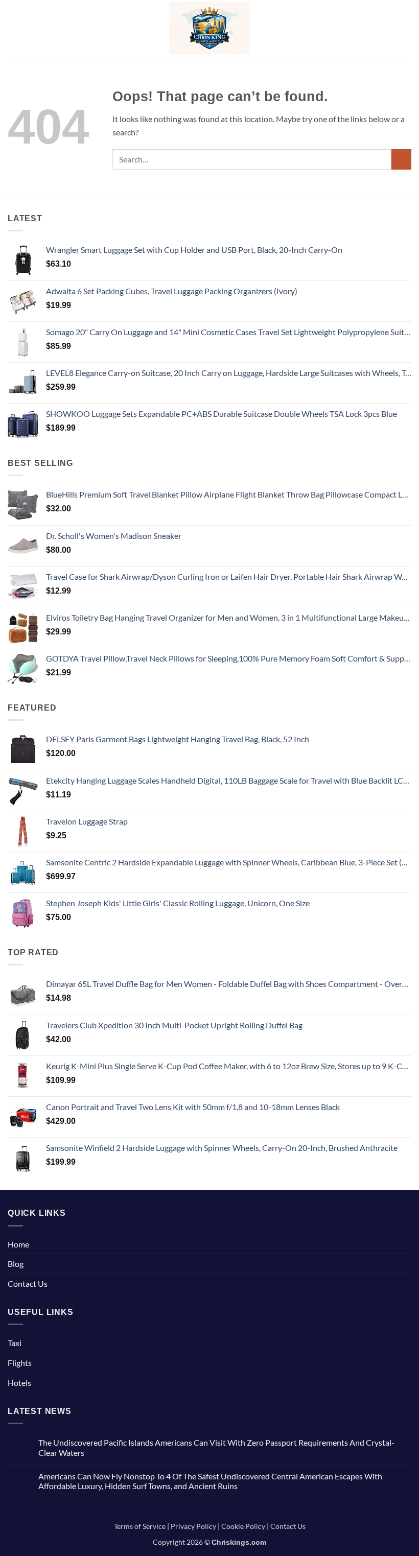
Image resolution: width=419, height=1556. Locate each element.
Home (18, 1244)
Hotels (19, 1382)
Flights (20, 1363)
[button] (14, 28)
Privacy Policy (193, 1526)
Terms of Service (140, 1526)
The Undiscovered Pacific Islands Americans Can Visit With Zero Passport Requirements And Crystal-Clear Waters (216, 1447)
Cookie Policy (243, 1526)
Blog (16, 1263)
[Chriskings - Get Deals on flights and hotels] (210, 28)
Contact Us (28, 1283)
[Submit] (401, 159)
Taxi (14, 1343)
